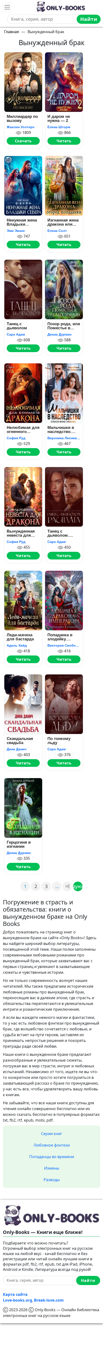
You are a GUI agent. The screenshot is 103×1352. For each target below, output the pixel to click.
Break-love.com (49, 1300)
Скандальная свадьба (20, 741)
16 (67, 886)
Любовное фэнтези (52, 1145)
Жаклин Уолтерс (20, 127)
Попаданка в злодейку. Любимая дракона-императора (59, 637)
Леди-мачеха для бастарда (20, 637)
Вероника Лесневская (63, 438)
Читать (64, 141)
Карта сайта (15, 1294)
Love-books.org (17, 1300)
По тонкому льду (58, 741)
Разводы (52, 1179)
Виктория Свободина (63, 645)
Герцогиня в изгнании (19, 844)
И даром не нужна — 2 (58, 118)
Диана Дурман (59, 334)
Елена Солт (57, 231)
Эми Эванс (16, 231)
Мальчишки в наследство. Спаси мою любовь (60, 430)
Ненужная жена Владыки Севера (22, 222)
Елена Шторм (58, 127)
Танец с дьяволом (17, 326)
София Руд (16, 438)
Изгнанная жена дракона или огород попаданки (63, 222)
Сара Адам (16, 334)
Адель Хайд (17, 645)
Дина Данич (16, 749)
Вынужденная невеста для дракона (21, 533)
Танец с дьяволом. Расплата (58, 533)
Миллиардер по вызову (22, 118)
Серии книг (51, 1133)
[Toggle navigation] (7, 7)
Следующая (78, 886)
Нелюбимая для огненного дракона (23, 430)
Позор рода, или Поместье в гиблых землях (63, 326)
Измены (51, 1168)
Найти (88, 19)
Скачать (23, 141)
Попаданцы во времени (51, 1156)
